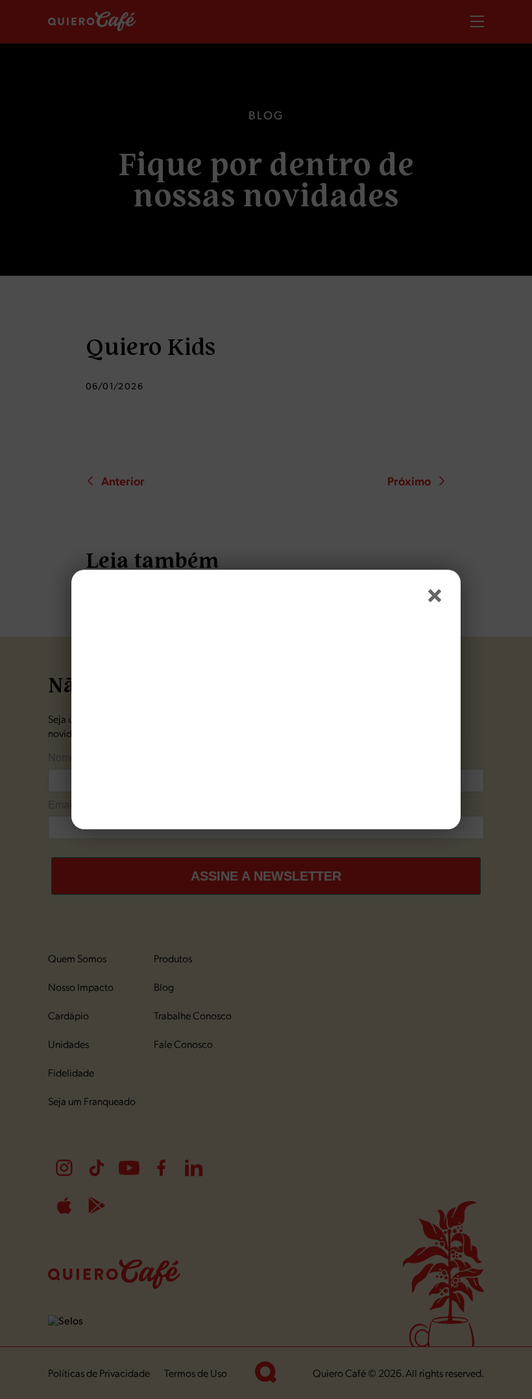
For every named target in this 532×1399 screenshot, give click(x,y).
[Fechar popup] (434, 595)
